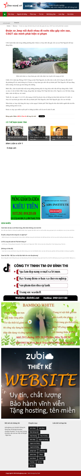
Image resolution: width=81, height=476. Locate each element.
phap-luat (33, 451)
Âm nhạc (11, 14)
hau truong (33, 436)
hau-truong (43, 436)
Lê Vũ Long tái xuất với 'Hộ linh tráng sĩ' (13, 241)
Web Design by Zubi (34, 473)
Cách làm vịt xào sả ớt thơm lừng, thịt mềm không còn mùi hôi (21, 228)
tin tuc (40, 462)
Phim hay (33, 14)
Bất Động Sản (51, 14)
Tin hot (32, 462)
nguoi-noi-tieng (35, 443)
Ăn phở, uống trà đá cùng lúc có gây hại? (14, 235)
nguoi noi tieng (43, 439)
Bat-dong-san (34, 432)
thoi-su (41, 458)
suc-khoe (33, 458)
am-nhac (33, 428)
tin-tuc (32, 466)
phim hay (42, 451)
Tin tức (41, 14)
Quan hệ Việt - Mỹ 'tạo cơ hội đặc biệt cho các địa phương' (19, 255)
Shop (14, 19)
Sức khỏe (70, 14)
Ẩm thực (7, 19)
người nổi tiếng (34, 447)
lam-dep (32, 439)
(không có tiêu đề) (7, 248)
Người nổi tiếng (22, 14)
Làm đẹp (61, 14)
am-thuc (42, 428)
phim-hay (33, 454)
